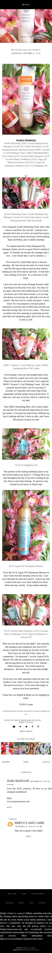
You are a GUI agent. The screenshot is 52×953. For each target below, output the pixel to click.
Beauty (29, 731)
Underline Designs (30, 950)
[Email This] (14, 726)
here (49, 926)
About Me (12, 894)
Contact (42, 903)
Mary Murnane (18, 781)
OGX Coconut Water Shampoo (28, 156)
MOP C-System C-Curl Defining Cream (22, 365)
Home (26, 762)
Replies (13, 819)
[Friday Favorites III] (44, 748)
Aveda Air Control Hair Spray (27, 146)
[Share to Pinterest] (38, 726)
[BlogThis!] (20, 726)
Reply (9, 807)
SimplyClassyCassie (29, 823)
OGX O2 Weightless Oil (36, 165)
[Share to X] (26, 726)
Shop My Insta (37, 894)
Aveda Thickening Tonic (15, 143)
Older (45, 762)
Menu (27, 5)
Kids (31, 903)
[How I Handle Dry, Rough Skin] (7, 748)
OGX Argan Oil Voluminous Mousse (26, 566)
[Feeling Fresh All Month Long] (20, 748)
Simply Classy (29, 948)
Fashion (10, 903)
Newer (6, 762)
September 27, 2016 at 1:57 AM (28, 826)
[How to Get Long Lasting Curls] (32, 748)
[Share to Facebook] (32, 726)
